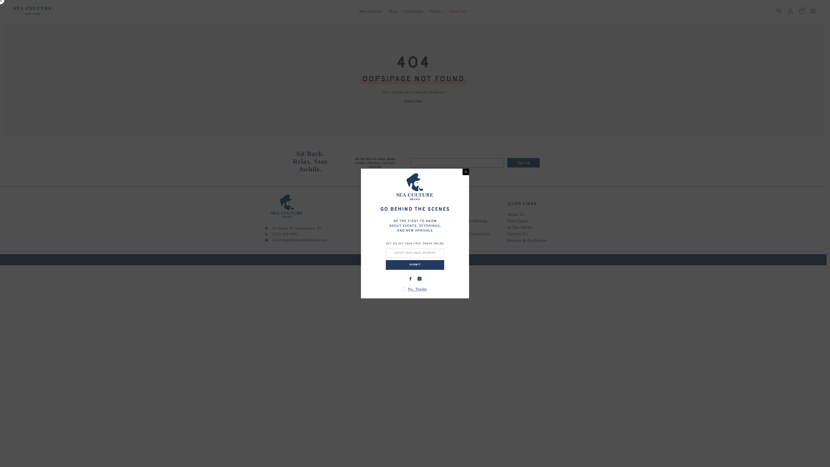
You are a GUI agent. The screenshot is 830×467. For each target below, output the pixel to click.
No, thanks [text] (417, 289)
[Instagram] (419, 278)
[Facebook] (410, 278)
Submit (415, 265)
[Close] (466, 172)
